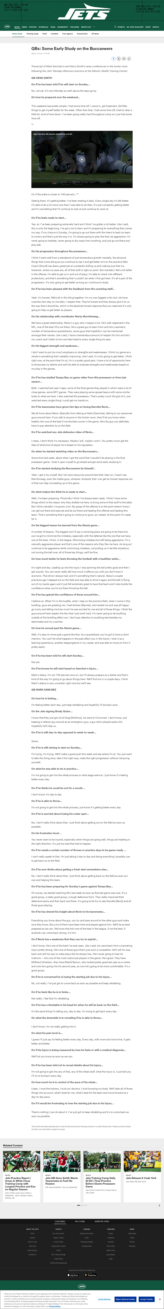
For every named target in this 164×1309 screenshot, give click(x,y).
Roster (111, 1233)
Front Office (111, 1246)
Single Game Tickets (58, 1246)
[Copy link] (129, 59)
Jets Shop (32, 1246)
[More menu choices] (94, 27)
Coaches (111, 1242)
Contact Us (32, 1254)
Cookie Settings (104, 1299)
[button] (82, 159)
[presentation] (160, 1205)
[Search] (115, 26)
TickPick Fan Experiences (58, 1263)
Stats (111, 1259)
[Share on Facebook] (114, 60)
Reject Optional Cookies (125, 1299)
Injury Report (110, 1254)
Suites (58, 1250)
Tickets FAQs (58, 1259)
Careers (32, 1238)
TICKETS (58, 1229)
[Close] (160, 1299)
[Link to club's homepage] (7, 27)
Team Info (111, 1229)
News (132, 1229)
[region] (82, 1299)
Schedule (111, 1238)
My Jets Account (58, 1233)
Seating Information (87, 1233)
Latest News (132, 1233)
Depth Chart (111, 1250)
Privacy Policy (54, 1306)
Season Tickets (58, 1238)
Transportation (87, 1246)
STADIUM (87, 1229)
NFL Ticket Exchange (58, 1254)
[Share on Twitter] (119, 60)
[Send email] (124, 60)
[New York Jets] (82, 1286)
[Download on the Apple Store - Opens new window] (72, 1275)
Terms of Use (32, 1242)
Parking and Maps (87, 1242)
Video (132, 1238)
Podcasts (132, 1246)
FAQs (32, 1233)
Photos (132, 1242)
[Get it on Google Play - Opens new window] (90, 1276)
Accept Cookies (146, 1299)
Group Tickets (58, 1242)
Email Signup (32, 1250)
